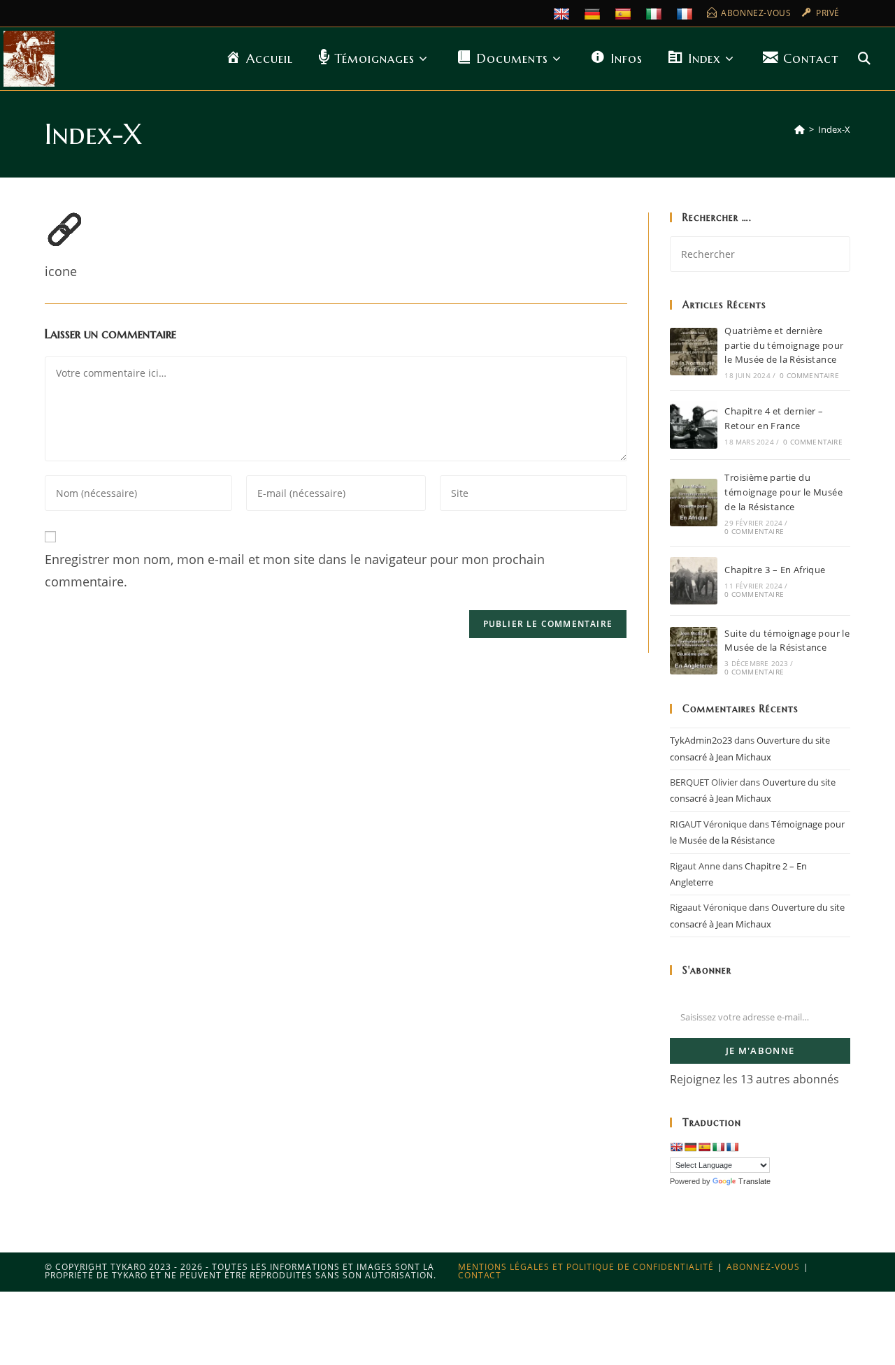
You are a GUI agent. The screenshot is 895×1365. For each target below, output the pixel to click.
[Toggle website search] (864, 59)
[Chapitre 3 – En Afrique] (693, 581)
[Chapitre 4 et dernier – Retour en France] (693, 425)
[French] (686, 13)
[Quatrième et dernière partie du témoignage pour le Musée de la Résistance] (693, 351)
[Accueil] (799, 129)
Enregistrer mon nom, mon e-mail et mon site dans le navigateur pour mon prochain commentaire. (295, 570)
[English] (563, 13)
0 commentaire (809, 375)
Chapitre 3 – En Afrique (774, 569)
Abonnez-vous (763, 1267)
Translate (754, 1181)
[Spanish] (625, 13)
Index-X (834, 129)
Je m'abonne (760, 1050)
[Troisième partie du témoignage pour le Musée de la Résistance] (693, 502)
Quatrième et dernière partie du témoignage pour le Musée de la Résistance (783, 345)
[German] (594, 13)
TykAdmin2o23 (701, 740)
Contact (479, 1275)
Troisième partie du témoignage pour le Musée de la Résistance (783, 492)
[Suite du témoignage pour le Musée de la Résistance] (693, 650)
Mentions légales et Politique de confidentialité (586, 1267)
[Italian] (655, 13)
